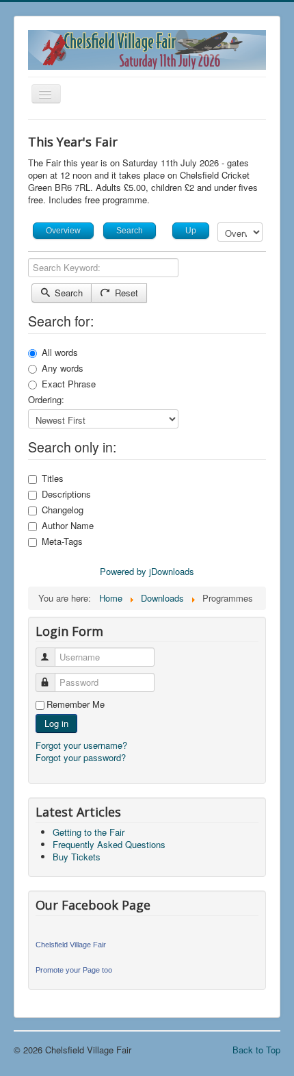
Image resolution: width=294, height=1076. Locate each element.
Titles (53, 478)
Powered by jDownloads (147, 571)
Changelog (62, 510)
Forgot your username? (81, 745)
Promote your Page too (74, 970)
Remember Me (75, 704)
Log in (56, 723)
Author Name (68, 526)
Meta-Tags (62, 541)
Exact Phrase (69, 384)
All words (60, 352)
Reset (125, 292)
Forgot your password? (81, 757)
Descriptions (66, 494)
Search (67, 292)
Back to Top (256, 1049)
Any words (62, 368)
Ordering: (46, 400)
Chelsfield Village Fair (71, 944)
